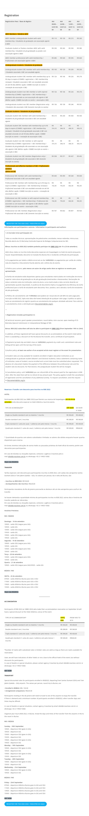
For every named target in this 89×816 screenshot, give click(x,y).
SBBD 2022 (55, 247)
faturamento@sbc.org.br (44, 304)
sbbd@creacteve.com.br (17, 456)
